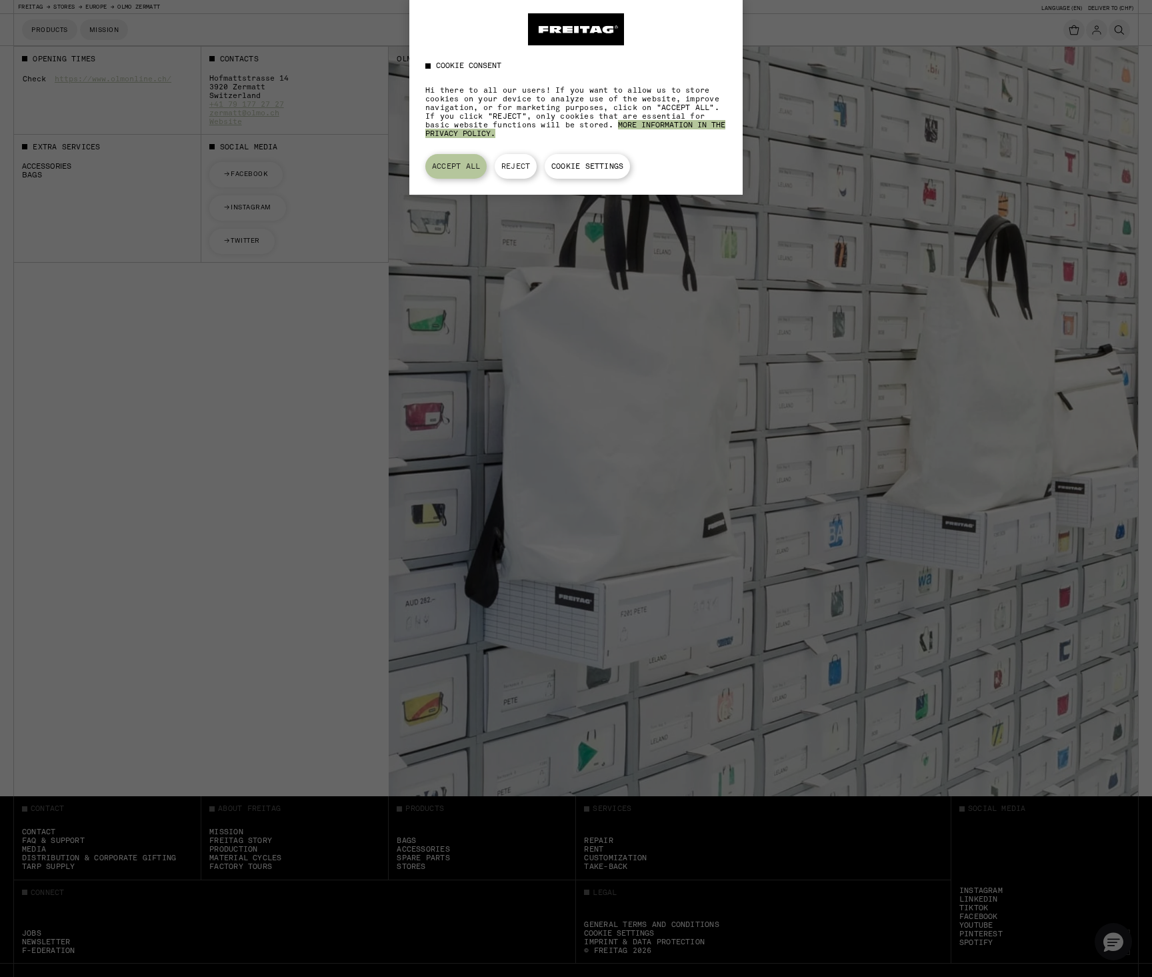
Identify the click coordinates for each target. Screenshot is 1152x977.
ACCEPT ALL (456, 166)
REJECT (515, 166)
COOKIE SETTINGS (587, 166)
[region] (576, 97)
